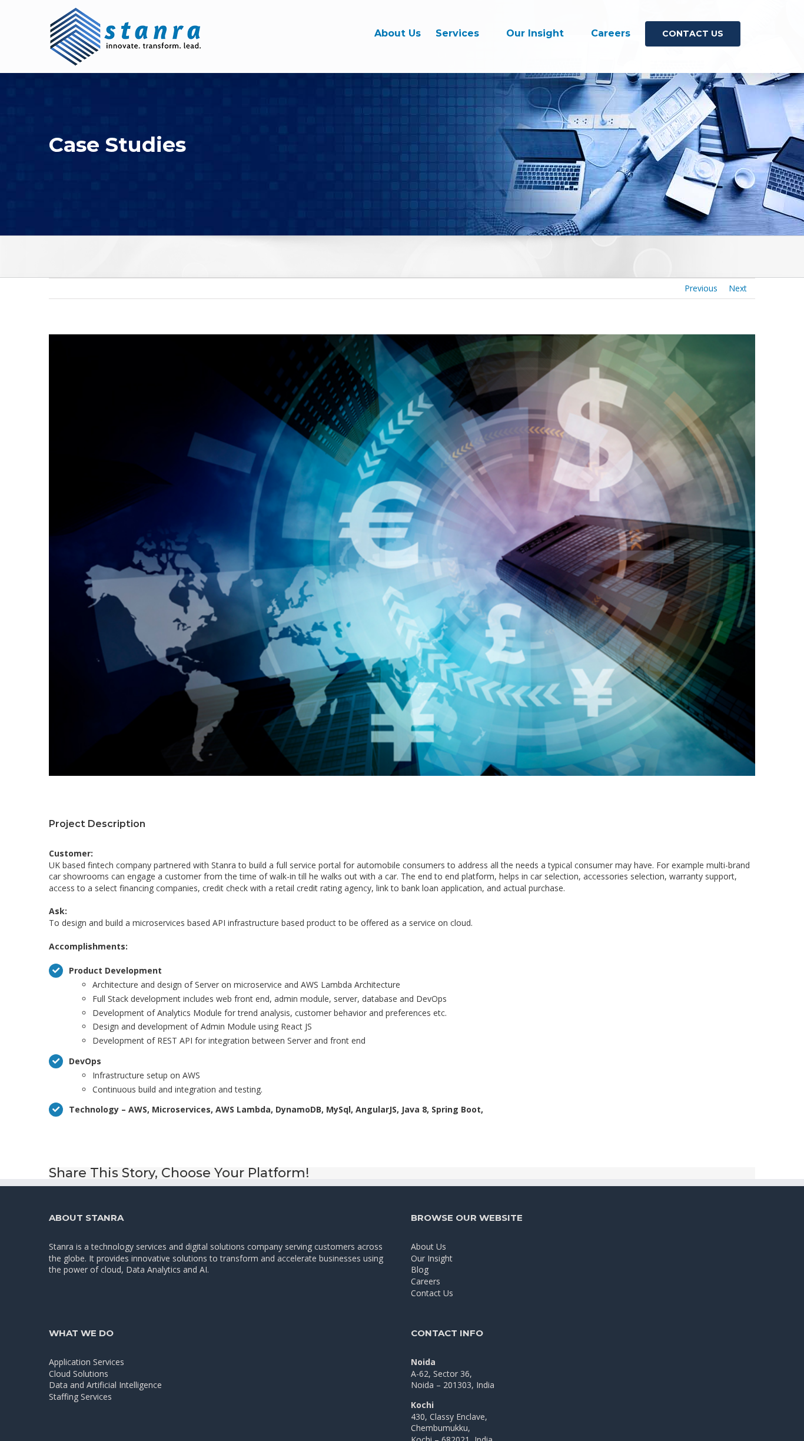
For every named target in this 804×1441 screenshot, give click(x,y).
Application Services (86, 1361)
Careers (425, 1281)
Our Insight (432, 1258)
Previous (701, 288)
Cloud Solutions (78, 1373)
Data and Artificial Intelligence (105, 1384)
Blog (419, 1269)
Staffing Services (80, 1396)
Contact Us (432, 1293)
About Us (428, 1246)
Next (738, 288)
